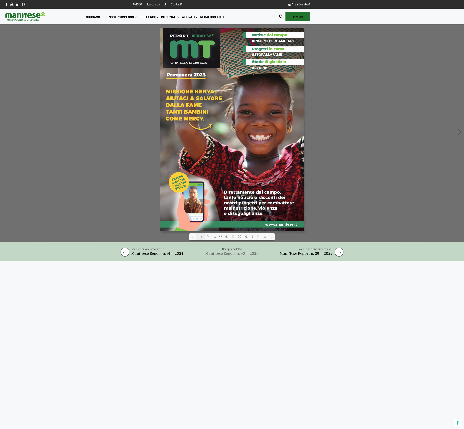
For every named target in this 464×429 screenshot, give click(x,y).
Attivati (188, 17)
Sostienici (148, 17)
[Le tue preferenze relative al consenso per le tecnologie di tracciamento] (457, 422)
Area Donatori (300, 4)
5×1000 (137, 4)
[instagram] (23, 4)
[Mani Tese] (25, 19)
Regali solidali (212, 17)
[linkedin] (17, 4)
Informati (168, 17)
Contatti (176, 4)
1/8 (200, 236)
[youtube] (11, 4)
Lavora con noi (156, 4)
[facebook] (6, 4)
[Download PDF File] (252, 236)
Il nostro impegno (120, 17)
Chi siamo (93, 17)
